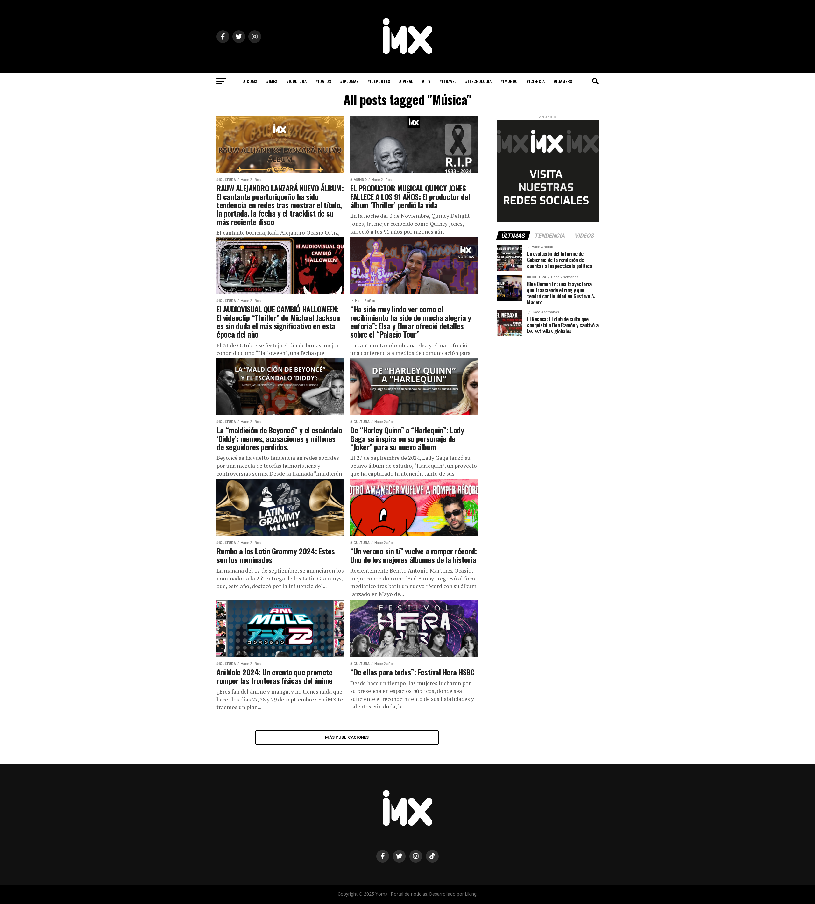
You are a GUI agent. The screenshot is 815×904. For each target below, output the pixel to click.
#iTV (426, 81)
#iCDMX (250, 81)
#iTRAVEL (447, 81)
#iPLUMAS (349, 81)
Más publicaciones (347, 737)
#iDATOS (323, 81)
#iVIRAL (406, 81)
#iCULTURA (296, 81)
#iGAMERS (563, 81)
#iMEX (271, 81)
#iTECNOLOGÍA (478, 81)
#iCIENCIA (536, 81)
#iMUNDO (509, 81)
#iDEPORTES (378, 81)
